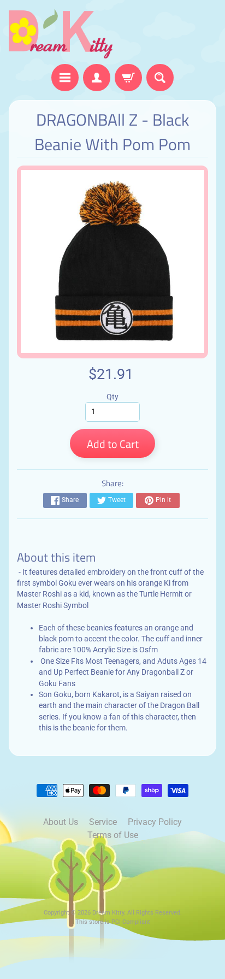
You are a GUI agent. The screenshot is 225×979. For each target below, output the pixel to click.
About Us (60, 822)
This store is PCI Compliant (112, 921)
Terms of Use (112, 835)
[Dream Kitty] (60, 33)
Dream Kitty (108, 912)
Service (103, 822)
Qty (112, 396)
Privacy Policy (155, 822)
